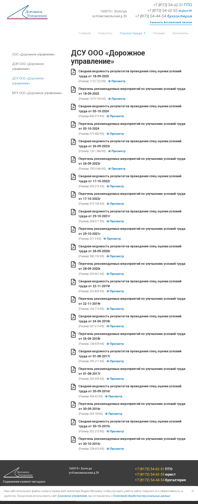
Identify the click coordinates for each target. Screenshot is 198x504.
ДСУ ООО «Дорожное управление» (28, 81)
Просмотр (118, 81)
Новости (105, 33)
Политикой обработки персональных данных (141, 495)
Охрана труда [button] (131, 33)
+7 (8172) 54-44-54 (163, 16)
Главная (85, 33)
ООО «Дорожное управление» (33, 54)
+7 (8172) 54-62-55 (170, 11)
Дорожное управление (72, 495)
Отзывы (159, 33)
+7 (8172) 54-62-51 (173, 5)
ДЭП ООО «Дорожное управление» (28, 66)
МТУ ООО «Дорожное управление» (37, 93)
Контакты (180, 33)
